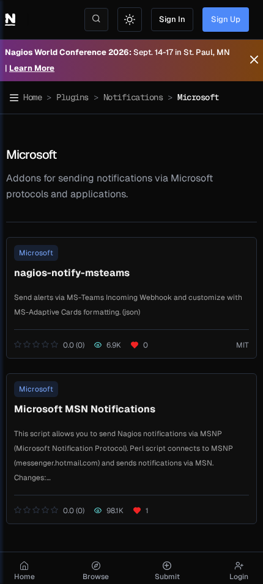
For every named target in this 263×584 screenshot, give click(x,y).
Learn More (31, 68)
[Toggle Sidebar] (14, 97)
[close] (254, 60)
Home (32, 97)
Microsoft (36, 253)
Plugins (72, 97)
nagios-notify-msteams (72, 272)
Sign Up (225, 19)
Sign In (172, 19)
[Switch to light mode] (129, 19)
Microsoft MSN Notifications (84, 409)
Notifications (133, 97)
